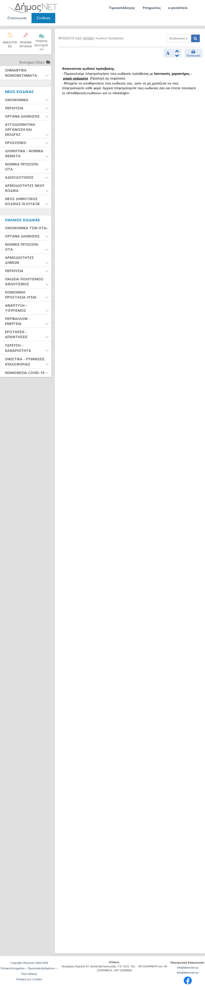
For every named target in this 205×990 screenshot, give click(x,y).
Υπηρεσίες (151, 8)
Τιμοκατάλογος (122, 8)
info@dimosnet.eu (187, 972)
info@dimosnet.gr (187, 967)
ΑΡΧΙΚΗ (88, 38)
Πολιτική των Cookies (29, 979)
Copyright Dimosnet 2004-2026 (29, 962)
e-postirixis (178, 8)
